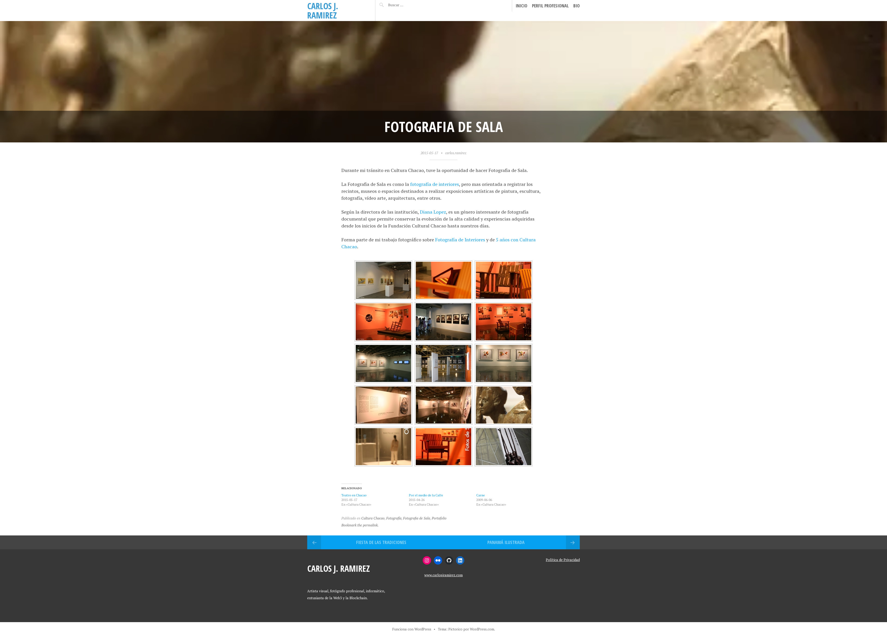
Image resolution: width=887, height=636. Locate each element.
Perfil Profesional (550, 6)
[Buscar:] (407, 5)
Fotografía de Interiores (460, 240)
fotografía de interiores (434, 184)
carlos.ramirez (455, 153)
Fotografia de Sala (416, 518)
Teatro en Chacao (354, 495)
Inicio (521, 6)
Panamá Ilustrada (506, 542)
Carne (480, 495)
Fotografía (393, 518)
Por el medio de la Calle (426, 495)
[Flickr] (438, 560)
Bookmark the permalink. (360, 525)
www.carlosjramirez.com (443, 575)
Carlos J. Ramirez (322, 10)
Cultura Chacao (373, 518)
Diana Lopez (433, 212)
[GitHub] (449, 560)
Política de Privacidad (563, 559)
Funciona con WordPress (411, 629)
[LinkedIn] (460, 560)
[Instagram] (427, 560)
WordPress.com (482, 629)
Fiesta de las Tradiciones (381, 542)
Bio (576, 6)
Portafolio (439, 518)
